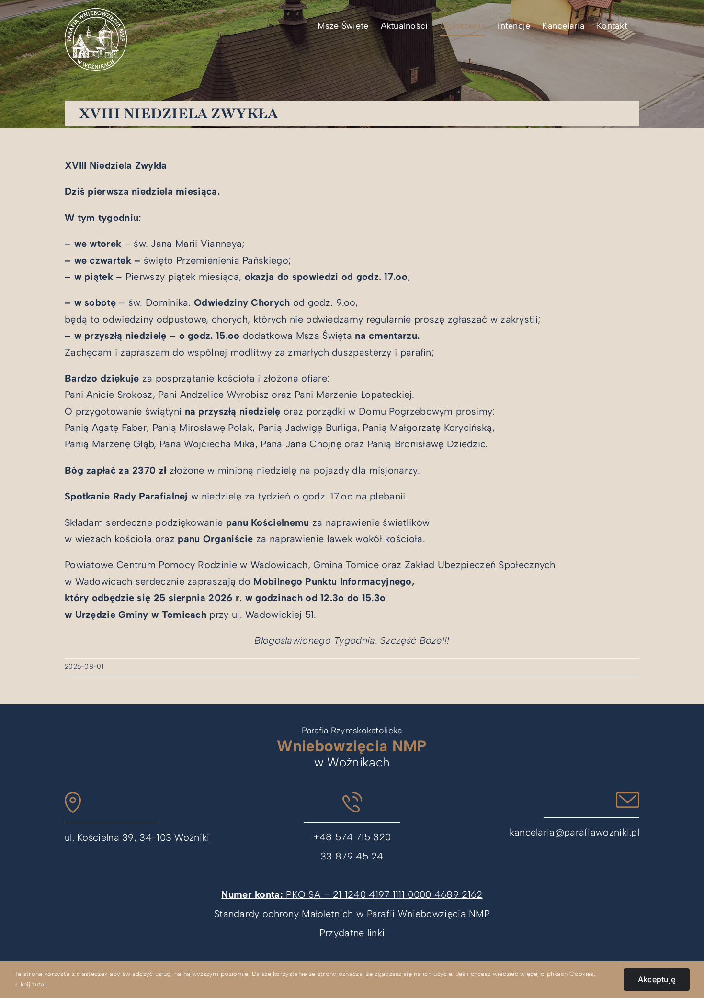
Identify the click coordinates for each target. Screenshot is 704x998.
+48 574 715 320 (352, 837)
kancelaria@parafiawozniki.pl (574, 832)
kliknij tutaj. (30, 984)
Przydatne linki (352, 933)
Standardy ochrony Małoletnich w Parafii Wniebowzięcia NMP (352, 913)
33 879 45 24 (352, 856)
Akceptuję (656, 979)
